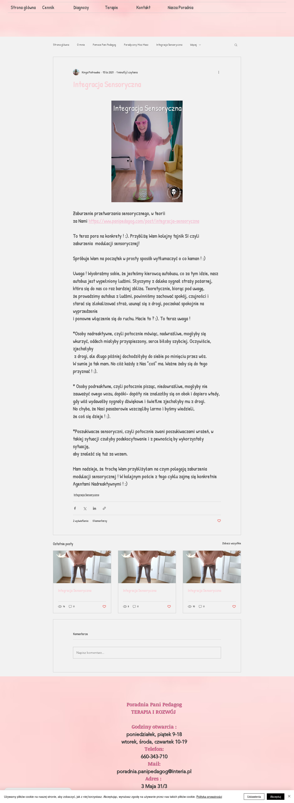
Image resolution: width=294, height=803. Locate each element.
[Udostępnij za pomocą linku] (104, 508)
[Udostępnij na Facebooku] (75, 508)
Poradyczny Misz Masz (136, 44)
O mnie (81, 44)
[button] (236, 44)
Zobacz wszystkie (231, 543)
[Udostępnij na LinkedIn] (94, 508)
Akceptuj (275, 797)
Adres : (154, 778)
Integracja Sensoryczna (169, 44)
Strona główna (61, 44)
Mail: (154, 763)
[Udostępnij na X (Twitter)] (85, 508)
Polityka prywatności (209, 797)
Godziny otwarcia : (154, 726)
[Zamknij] (289, 796)
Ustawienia (254, 797)
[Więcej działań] (218, 72)
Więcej (193, 44)
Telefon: (154, 748)
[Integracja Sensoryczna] (82, 567)
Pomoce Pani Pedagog (104, 44)
